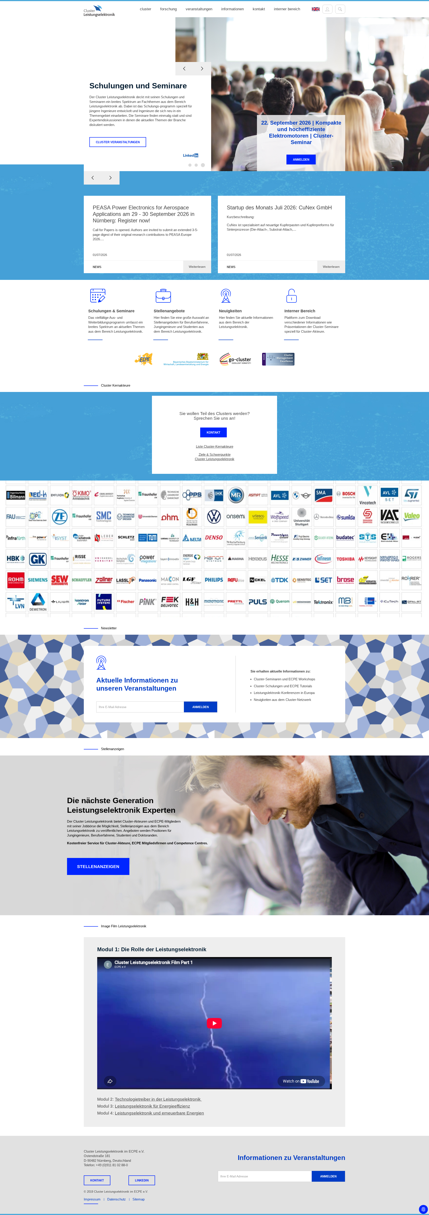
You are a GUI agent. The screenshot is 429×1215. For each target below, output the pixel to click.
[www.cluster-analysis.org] (278, 359)
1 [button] (189, 165)
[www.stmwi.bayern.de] (186, 359)
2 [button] (196, 165)
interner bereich (287, 9)
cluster (145, 9)
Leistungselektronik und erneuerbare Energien (159, 1113)
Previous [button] (93, 178)
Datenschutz (116, 1199)
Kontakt (213, 432)
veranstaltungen (199, 9)
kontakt (259, 9)
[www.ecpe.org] (143, 359)
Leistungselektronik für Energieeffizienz (152, 1106)
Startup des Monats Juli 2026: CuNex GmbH (279, 207)
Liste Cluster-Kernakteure (214, 446)
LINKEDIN (142, 1180)
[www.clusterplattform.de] (235, 359)
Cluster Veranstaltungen (118, 142)
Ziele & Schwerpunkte (215, 454)
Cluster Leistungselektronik (214, 459)
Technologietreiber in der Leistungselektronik (158, 1099)
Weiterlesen (197, 266)
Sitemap (138, 1199)
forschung (168, 9)
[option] (214, 94)
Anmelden (301, 159)
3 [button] (203, 165)
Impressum (92, 1199)
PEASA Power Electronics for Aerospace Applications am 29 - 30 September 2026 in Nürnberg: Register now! (143, 213)
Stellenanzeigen (98, 866)
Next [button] (111, 178)
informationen (232, 9)
